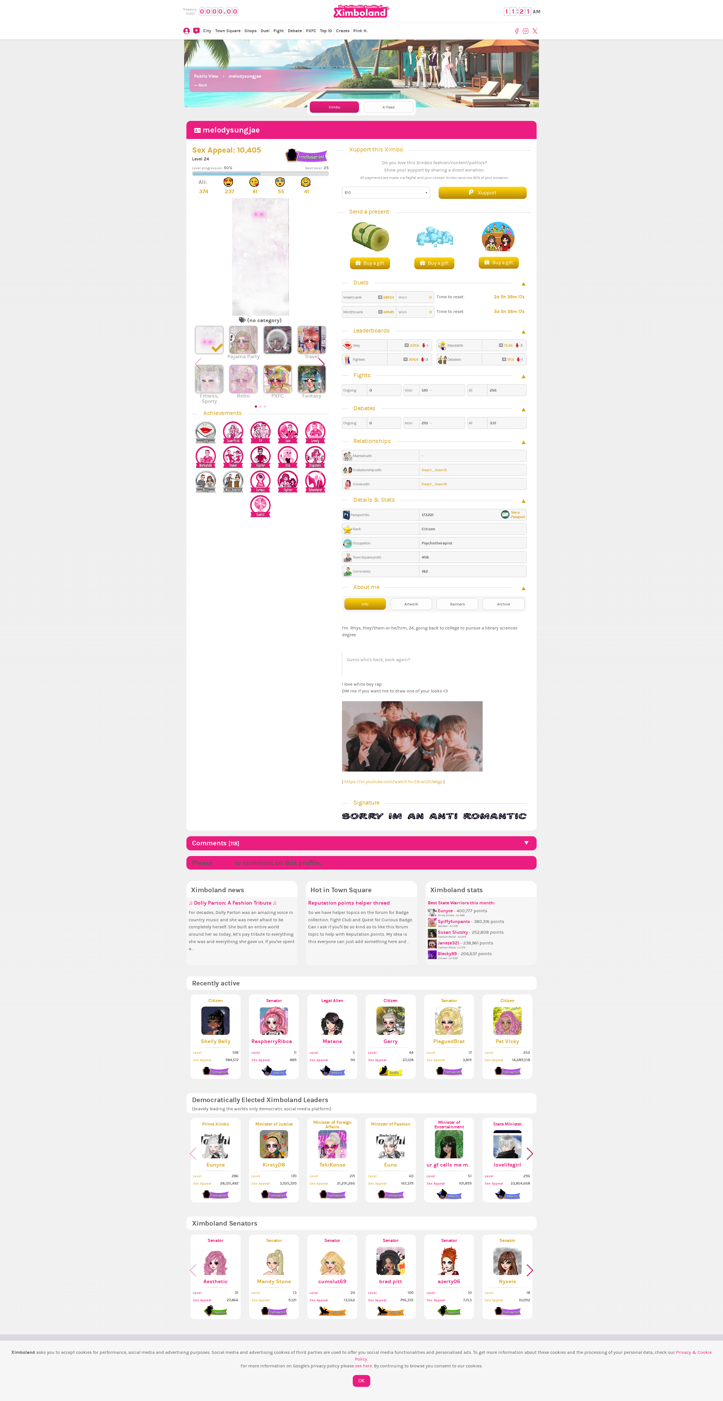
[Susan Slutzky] (433, 932)
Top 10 (326, 30)
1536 (508, 345)
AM (537, 12)
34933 (388, 297)
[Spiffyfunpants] (433, 921)
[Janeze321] (433, 943)
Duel (265, 30)
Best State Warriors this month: (461, 902)
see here (363, 1366)
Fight (278, 30)
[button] (322, 367)
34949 (388, 312)
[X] (535, 31)
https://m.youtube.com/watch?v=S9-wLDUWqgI (393, 781)
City (207, 30)
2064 (413, 359)
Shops (250, 30)
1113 (510, 359)
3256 (415, 345)
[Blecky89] (433, 953)
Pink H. (360, 30)
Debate (295, 30)
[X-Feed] (196, 31)
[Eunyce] (433, 910)
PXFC (311, 30)
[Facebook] (517, 31)
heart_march (434, 470)
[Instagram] (526, 31)
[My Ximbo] (186, 31)
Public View (206, 76)
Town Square (228, 30)
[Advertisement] (361, 53)
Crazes (343, 30)
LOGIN (223, 863)
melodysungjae (245, 76)
